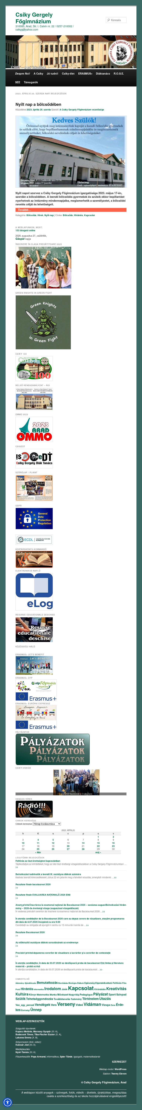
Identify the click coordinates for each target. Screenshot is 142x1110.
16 (113, 843)
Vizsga (106, 1005)
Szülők (21, 998)
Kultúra (22, 994)
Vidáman (92, 1004)
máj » (98, 852)
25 (38, 849)
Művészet (62, 994)
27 (68, 849)
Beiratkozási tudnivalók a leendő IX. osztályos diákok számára (48, 874)
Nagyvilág (74, 994)
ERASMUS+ (85, 73)
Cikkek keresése (24, 823)
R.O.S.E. (119, 73)
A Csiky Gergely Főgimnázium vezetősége (82, 109)
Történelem (90, 998)
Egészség (89, 983)
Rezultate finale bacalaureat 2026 (33, 884)
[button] (7, 1102)
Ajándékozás (30, 983)
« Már (38, 852)
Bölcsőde (31, 215)
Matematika (43, 994)
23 (113, 846)
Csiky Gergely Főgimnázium (34, 17)
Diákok (80, 983)
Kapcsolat (89, 215)
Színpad (121, 994)
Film (124, 983)
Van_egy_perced (25, 1005)
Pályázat (100, 994)
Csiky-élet (68, 73)
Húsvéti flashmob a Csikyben (70, 794)
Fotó (18, 989)
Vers (54, 1005)
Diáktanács (103, 73)
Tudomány (76, 999)
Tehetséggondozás (39, 999)
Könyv (32, 994)
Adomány (20, 983)
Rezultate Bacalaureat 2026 (30, 932)
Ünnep (36, 1009)
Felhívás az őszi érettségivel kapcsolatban (38, 860)
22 (98, 846)
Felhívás (117, 983)
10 (23, 843)
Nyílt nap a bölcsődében (38, 104)
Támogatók (31, 82)
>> (17, 867)
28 (83, 849)
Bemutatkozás (47, 982)
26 (53, 849)
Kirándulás (100, 989)
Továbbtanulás (62, 999)
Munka (53, 994)
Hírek (40, 215)
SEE (17, 82)
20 (68, 846)
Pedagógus (86, 994)
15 (98, 843)
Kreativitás (116, 988)
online (25, 230)
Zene (113, 1005)
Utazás (105, 998)
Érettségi (25, 1010)
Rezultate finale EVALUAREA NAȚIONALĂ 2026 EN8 (43, 894)
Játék (64, 989)
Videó (79, 1005)
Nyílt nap (49, 215)
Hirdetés (78, 215)
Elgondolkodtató (103, 983)
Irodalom (52, 988)
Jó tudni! (52, 73)
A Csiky (38, 73)
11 (38, 843)
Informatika (39, 989)
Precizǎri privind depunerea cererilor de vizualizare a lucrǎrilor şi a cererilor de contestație (63, 952)
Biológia (72, 983)
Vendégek (42, 1004)
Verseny (66, 1003)
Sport (112, 994)
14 (83, 843)
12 (53, 843)
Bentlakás (63, 983)
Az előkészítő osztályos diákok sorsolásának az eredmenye (47, 942)
